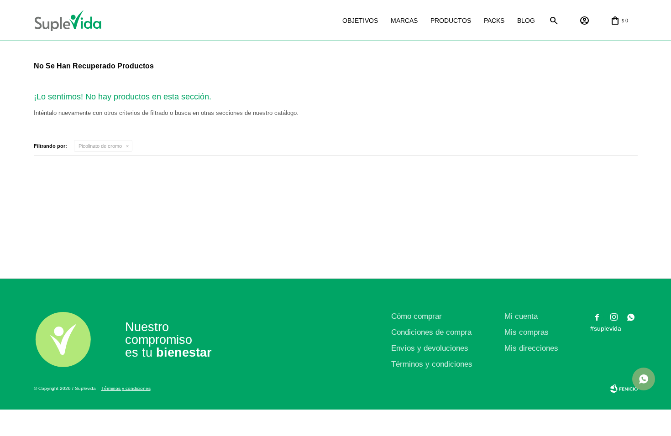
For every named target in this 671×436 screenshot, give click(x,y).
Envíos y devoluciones (429, 348)
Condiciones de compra (431, 332)
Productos (450, 20)
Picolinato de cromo (100, 146)
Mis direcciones (531, 348)
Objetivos (360, 20)
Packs (494, 20)
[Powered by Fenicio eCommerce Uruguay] (624, 388)
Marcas (404, 20)
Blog (526, 20)
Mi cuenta (521, 316)
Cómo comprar (416, 316)
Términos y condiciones (431, 364)
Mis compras (526, 332)
